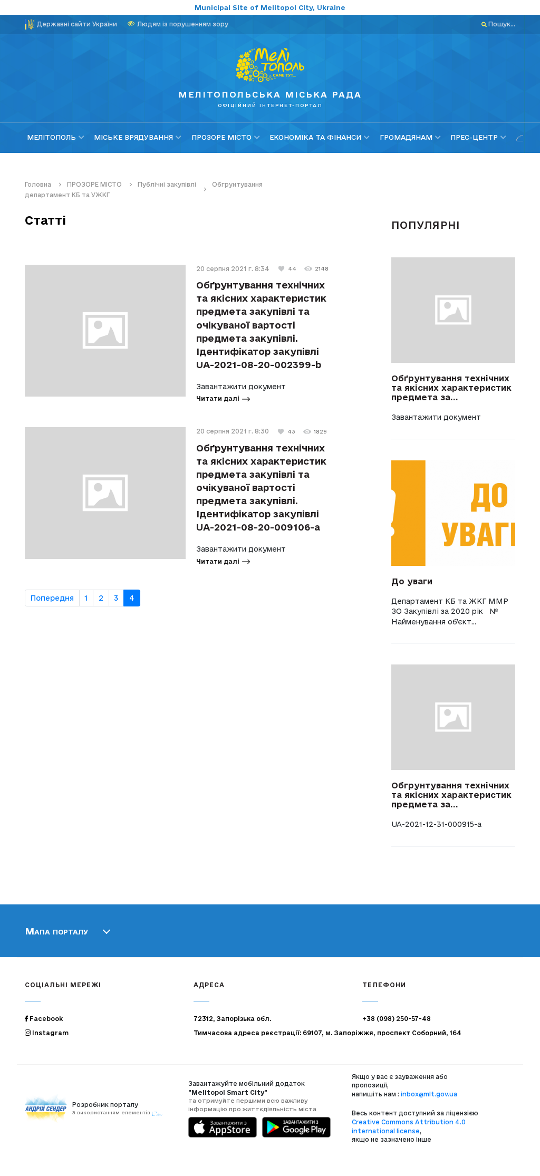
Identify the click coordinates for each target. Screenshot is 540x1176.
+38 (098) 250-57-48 (396, 1018)
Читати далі (217, 398)
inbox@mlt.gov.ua (429, 1094)
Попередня (52, 598)
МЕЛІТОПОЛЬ (51, 137)
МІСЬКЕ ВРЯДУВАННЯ (133, 137)
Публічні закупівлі (167, 184)
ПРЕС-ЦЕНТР (474, 137)
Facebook (45, 1018)
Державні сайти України (77, 24)
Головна (38, 184)
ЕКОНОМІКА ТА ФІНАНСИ (315, 137)
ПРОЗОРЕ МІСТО (221, 137)
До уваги (411, 581)
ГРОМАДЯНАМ (406, 137)
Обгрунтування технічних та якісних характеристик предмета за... (451, 794)
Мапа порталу (56, 931)
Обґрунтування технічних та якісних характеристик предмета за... (451, 387)
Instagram (50, 1032)
